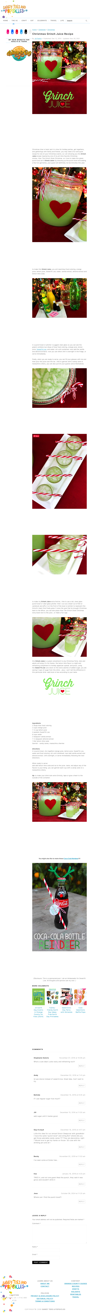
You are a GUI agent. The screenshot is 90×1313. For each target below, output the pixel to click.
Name (35, 1247)
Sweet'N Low (41, 349)
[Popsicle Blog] (14, 16)
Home (34, 30)
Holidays (75, 1292)
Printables (75, 1294)
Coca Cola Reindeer (71, 858)
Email (35, 1254)
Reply (82, 1066)
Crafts (75, 1289)
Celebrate (42, 30)
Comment (36, 1223)
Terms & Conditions (45, 1301)
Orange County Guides (75, 1283)
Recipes (75, 1286)
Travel (75, 1297)
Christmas (51, 30)
